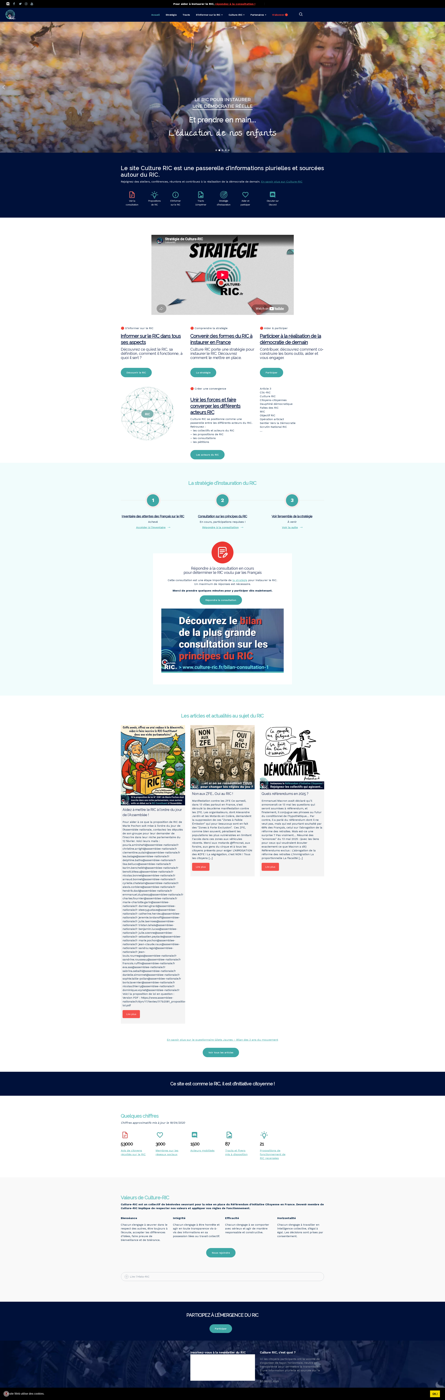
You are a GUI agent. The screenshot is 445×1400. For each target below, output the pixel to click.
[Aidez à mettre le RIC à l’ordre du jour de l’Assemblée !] (153, 765)
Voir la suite (290, 527)
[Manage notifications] (6, 1394)
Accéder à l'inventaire (151, 527)
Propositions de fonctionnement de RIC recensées (272, 1154)
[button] (45, 1394)
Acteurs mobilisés (202, 1150)
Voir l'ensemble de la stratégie (292, 516)
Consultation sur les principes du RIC (222, 516)
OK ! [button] (435, 1393)
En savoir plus (269, 1380)
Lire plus (131, 1014)
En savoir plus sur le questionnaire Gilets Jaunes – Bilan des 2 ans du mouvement (222, 1039)
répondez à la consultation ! (235, 4)
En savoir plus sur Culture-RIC (281, 181)
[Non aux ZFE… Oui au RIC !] (222, 757)
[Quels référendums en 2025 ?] (292, 757)
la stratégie (239, 580)
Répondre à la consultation (220, 527)
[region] (222, 87)
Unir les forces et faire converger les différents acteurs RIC (215, 406)
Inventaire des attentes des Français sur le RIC (153, 516)
